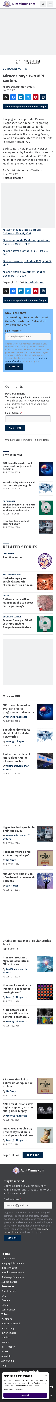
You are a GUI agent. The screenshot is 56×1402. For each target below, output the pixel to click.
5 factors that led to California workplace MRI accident (18, 1083)
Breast (7, 596)
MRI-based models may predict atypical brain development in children (18, 1132)
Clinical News (12, 68)
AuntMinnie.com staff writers (19, 87)
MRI (27, 68)
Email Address (13, 331)
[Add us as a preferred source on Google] (43, 97)
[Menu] (50, 4)
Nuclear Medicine (12, 575)
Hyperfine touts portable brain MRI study (16, 522)
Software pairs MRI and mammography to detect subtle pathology (18, 603)
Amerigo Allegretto (16, 717)
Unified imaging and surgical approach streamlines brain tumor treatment (17, 582)
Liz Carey (11, 860)
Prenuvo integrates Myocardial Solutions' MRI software (16, 961)
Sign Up (14, 366)
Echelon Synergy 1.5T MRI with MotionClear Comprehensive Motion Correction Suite (19, 507)
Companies (9, 553)
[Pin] (35, 97)
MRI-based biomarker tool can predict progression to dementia (17, 466)
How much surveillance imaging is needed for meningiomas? (17, 989)
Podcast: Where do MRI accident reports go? (17, 853)
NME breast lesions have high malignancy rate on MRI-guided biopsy (18, 1107)
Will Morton (12, 885)
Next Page (32, 1155)
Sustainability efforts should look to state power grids (19, 484)
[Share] (13, 97)
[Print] (6, 97)
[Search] (43, 4)
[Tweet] (28, 97)
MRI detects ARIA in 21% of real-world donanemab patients (19, 877)
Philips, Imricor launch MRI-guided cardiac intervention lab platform (17, 758)
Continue (15, 427)
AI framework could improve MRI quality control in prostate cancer (15, 1013)
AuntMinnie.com (34, 282)
